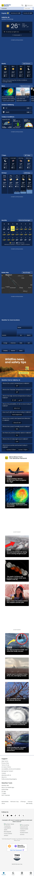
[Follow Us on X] (23, 816)
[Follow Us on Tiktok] (15, 816)
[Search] (22, 5)
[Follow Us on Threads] (19, 816)
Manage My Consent (7, 771)
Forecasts (27, 8)
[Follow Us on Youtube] (11, 816)
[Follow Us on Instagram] (7, 816)
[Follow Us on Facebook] (4, 816)
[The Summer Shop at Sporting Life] (28, 348)
